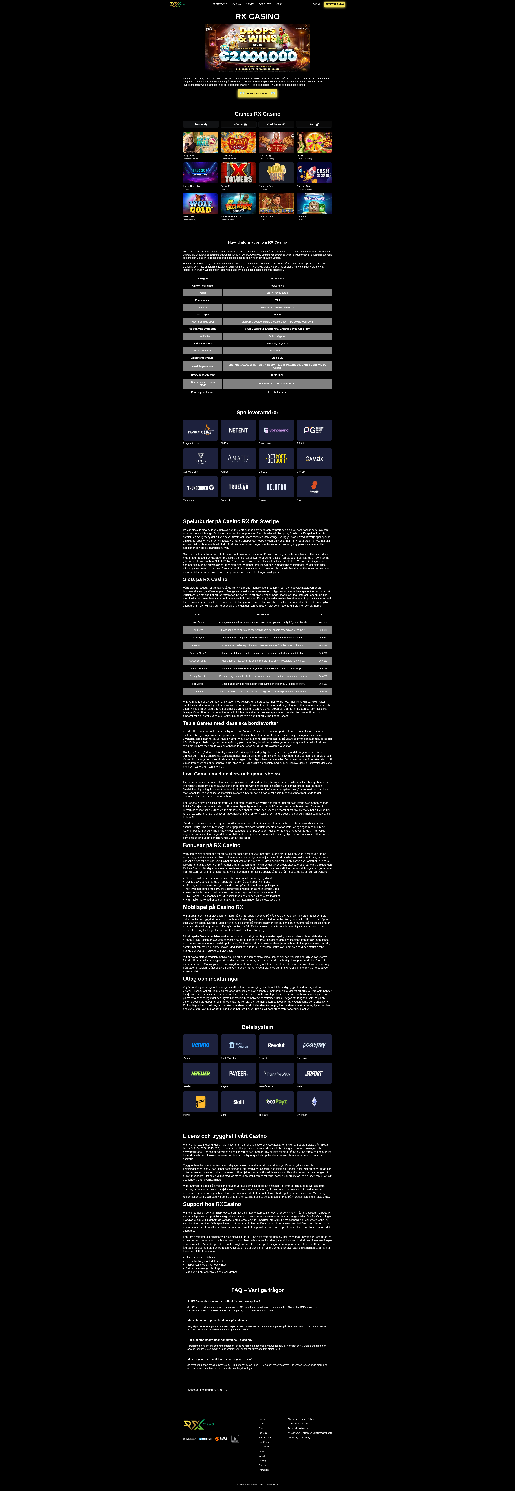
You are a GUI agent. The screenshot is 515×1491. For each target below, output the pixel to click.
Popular (199, 124)
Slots (312, 124)
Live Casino (237, 124)
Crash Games (274, 124)
